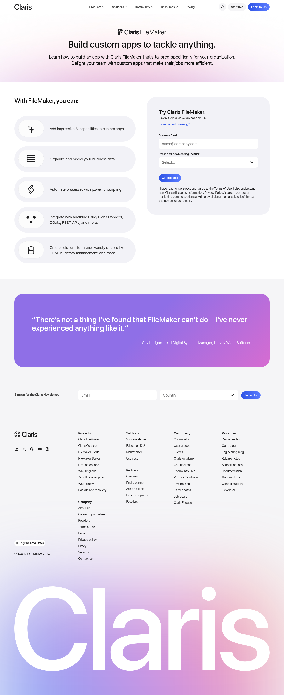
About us (84, 508)
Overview (132, 476)
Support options (232, 465)
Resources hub (231, 439)
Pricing (190, 7)
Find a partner (135, 482)
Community (181, 439)
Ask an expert (135, 489)
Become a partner (138, 495)
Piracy (82, 546)
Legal (81, 533)
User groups (182, 446)
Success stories (136, 439)
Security (83, 552)
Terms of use (86, 527)
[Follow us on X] (24, 449)
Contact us (85, 558)
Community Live (184, 471)
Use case (132, 458)
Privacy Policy (214, 192)
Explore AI (228, 490)
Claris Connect (87, 446)
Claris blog (229, 446)
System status (231, 477)
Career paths (182, 490)
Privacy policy (87, 540)
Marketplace (134, 452)
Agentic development (92, 477)
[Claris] (23, 7)
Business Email (168, 135)
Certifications (182, 465)
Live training (182, 484)
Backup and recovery (92, 490)
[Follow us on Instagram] (47, 449)
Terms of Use (222, 188)
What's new (86, 484)
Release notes (231, 458)
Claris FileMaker (88, 439)
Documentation (232, 471)
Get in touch (258, 7)
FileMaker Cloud (88, 452)
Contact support (232, 484)
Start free (237, 7)
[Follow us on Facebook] (32, 449)
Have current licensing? (174, 124)
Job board (180, 496)
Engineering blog (233, 452)
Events (178, 452)
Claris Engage (183, 503)
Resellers (84, 520)
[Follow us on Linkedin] (16, 449)
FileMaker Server (89, 458)
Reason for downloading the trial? (179, 154)
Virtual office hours (186, 477)
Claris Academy (184, 458)
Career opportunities (91, 514)
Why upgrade (87, 471)
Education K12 (135, 446)
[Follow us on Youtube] (40, 449)
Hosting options (88, 465)
